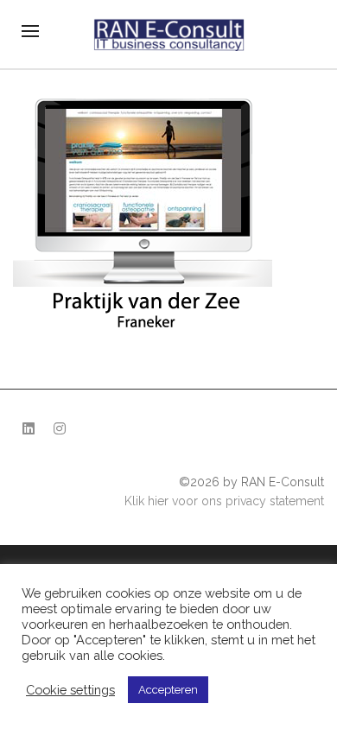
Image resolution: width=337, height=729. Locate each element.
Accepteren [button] (168, 689)
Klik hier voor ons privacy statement (224, 501)
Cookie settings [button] (70, 689)
